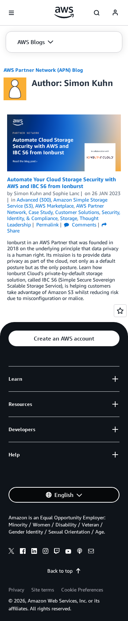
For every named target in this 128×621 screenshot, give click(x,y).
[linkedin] (34, 552)
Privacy (16, 590)
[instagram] (45, 552)
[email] (91, 552)
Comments (83, 224)
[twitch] (57, 552)
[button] (35, 42)
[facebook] (23, 552)
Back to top (60, 571)
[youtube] (68, 552)
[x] (11, 552)
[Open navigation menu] (11, 12)
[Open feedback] (120, 310)
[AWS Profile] (115, 13)
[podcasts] (79, 552)
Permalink (47, 224)
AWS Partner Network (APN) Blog (43, 70)
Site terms (42, 590)
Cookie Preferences (82, 590)
